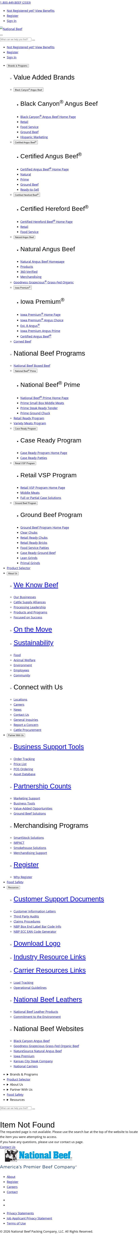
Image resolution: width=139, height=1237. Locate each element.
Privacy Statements (20, 1213)
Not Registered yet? (31, 11)
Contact (12, 1192)
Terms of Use (16, 1223)
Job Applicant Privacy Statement (29, 1218)
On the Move (33, 629)
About (11, 1177)
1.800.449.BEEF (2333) (15, 3)
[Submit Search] (33, 40)
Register (12, 16)
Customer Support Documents (59, 899)
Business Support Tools (49, 747)
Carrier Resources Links (50, 970)
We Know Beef (36, 585)
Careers (12, 1187)
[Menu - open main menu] (1, 35)
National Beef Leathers (48, 999)
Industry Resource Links (50, 957)
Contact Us (7, 1147)
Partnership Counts (42, 786)
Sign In (11, 21)
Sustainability (33, 643)
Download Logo (37, 943)
